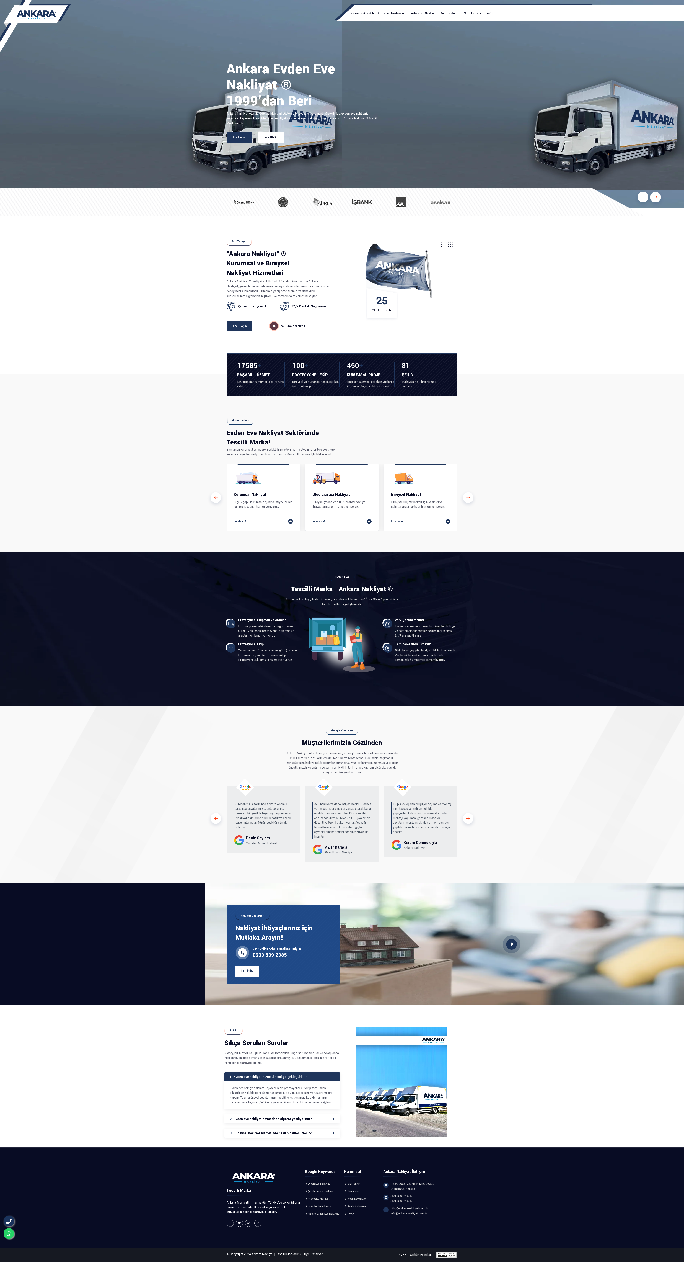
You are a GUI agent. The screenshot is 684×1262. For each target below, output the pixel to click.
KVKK (350, 1213)
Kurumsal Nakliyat (390, 13)
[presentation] (216, 497)
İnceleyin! (240, 521)
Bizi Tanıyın (239, 137)
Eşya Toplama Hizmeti (320, 1206)
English (490, 13)
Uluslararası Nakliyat (422, 13)
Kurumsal (447, 13)
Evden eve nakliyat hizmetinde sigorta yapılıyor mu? (271, 1119)
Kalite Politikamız (357, 1206)
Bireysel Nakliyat (360, 13)
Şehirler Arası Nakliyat (320, 1191)
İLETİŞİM (247, 971)
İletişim (476, 13)
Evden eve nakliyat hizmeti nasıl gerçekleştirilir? (268, 1077)
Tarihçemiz (353, 1191)
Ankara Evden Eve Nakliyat (323, 1213)
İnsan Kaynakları (356, 1198)
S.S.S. (463, 13)
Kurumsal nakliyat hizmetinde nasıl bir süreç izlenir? (271, 1133)
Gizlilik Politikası (421, 1254)
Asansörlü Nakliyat (319, 1198)
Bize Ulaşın (270, 137)
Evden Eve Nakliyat (319, 1183)
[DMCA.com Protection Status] (446, 1254)
